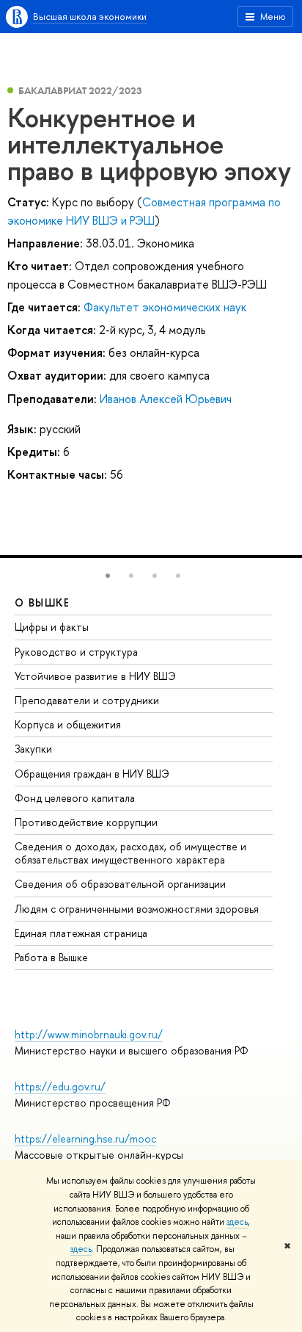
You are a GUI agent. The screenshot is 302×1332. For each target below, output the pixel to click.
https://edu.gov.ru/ (60, 1086)
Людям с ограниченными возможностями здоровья (137, 909)
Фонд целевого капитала (75, 798)
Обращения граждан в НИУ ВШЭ (92, 774)
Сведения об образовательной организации (120, 884)
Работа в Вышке (51, 957)
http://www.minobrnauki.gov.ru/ (89, 1034)
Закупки (33, 749)
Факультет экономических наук (165, 307)
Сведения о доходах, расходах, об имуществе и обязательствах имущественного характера (130, 852)
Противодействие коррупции (86, 822)
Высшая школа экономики (90, 16)
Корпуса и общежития (68, 724)
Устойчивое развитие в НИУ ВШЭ (95, 676)
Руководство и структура (76, 652)
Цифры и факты (52, 627)
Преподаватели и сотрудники (87, 700)
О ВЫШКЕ (42, 602)
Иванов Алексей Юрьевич (166, 399)
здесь (237, 1222)
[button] (107, 575)
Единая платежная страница (81, 933)
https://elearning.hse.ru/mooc (85, 1138)
